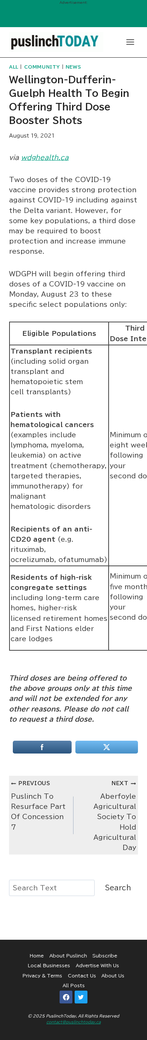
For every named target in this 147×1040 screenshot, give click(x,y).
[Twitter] (81, 997)
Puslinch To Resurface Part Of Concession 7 (38, 805)
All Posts (74, 985)
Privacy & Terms (42, 975)
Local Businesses (49, 965)
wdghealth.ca (45, 157)
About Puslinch (68, 955)
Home (37, 955)
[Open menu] (130, 42)
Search (118, 887)
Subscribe (104, 955)
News (73, 67)
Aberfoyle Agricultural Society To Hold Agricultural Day (114, 816)
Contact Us (82, 975)
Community (42, 67)
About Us (112, 975)
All (13, 67)
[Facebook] (66, 997)
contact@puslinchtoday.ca (73, 1022)
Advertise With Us (97, 965)
